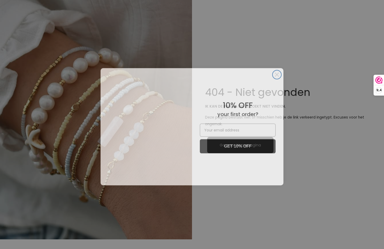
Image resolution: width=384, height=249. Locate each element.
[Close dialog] (276, 72)
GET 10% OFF (238, 144)
